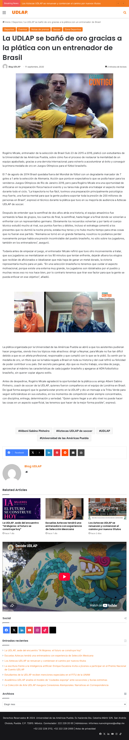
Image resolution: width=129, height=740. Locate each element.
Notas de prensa (40, 29)
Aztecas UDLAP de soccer (75, 431)
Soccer (56, 29)
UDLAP (105, 431)
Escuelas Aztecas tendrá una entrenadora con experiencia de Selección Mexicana (64, 526)
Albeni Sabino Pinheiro (35, 431)
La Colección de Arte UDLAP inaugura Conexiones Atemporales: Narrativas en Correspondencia (57, 685)
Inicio (8, 22)
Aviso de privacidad (85, 728)
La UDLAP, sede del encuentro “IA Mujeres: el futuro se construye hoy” (21, 526)
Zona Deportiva (73, 29)
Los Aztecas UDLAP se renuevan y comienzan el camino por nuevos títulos (61, 3)
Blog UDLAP (14, 66)
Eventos (22, 29)
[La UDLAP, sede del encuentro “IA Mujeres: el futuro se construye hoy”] (21, 508)
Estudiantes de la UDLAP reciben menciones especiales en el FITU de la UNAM (47, 674)
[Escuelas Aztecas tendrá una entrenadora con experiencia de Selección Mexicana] (64, 508)
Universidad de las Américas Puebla (65, 438)
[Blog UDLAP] (19, 12)
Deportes (17, 22)
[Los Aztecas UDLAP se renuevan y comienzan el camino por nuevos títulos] (107, 508)
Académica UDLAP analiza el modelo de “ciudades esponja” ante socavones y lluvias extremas (56, 680)
